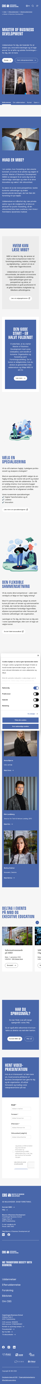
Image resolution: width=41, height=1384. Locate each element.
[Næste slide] (37, 922)
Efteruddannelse (13, 12)
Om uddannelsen (19, 102)
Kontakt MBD (7, 1207)
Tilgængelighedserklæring (27, 1377)
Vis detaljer (31, 714)
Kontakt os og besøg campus (12, 1326)
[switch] (36, 693)
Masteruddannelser (26, 12)
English (28, 6)
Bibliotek (7, 1296)
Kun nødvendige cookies (20, 726)
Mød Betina (8, 878)
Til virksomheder (7, 1334)
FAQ (3, 1210)
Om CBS (6, 1301)
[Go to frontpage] (10, 6)
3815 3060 (10, 1226)
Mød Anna (7, 770)
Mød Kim (7, 824)
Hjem (5, 12)
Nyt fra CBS (6, 1332)
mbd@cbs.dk (11, 1224)
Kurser (29, 102)
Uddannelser (9, 1279)
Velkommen (6, 102)
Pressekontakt (7, 1329)
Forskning (7, 1290)
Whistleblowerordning (9, 1380)
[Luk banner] (38, 655)
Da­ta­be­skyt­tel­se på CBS (10, 1377)
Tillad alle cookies (20, 720)
